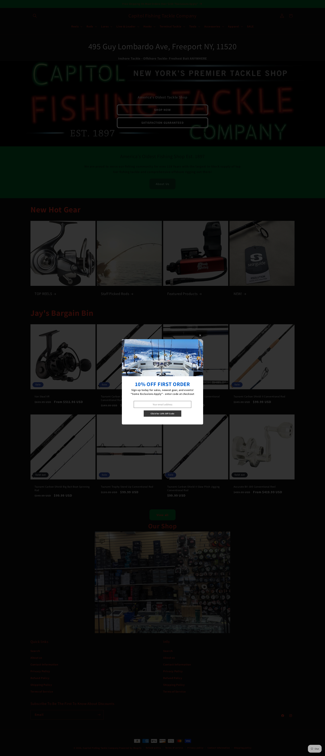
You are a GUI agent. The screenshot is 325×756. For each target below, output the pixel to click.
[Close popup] (200, 335)
